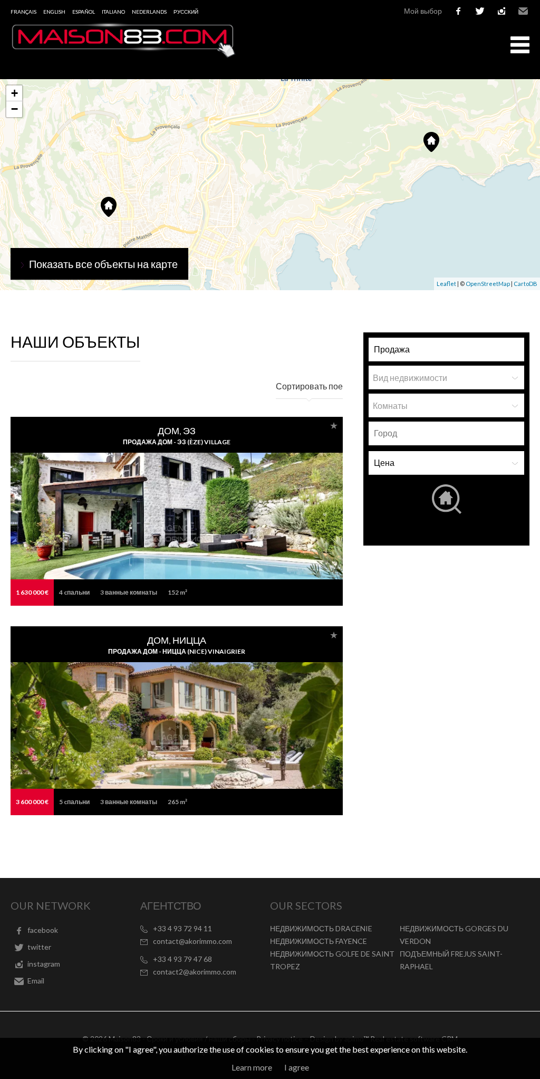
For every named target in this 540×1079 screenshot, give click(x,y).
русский (185, 11)
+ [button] (14, 93)
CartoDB (525, 283)
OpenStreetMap (488, 283)
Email (523, 11)
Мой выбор (423, 10)
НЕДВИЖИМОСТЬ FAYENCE (318, 941)
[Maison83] (124, 55)
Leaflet (446, 283)
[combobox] (446, 433)
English (54, 11)
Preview (92, 516)
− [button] (14, 109)
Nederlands (149, 11)
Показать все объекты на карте (103, 263)
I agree (296, 1067)
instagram (501, 11)
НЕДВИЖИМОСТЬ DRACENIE (321, 928)
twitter (479, 11)
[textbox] (449, 433)
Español (83, 11)
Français (23, 11)
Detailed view (270, 516)
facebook (458, 11)
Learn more (252, 1067)
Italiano (113, 11)
